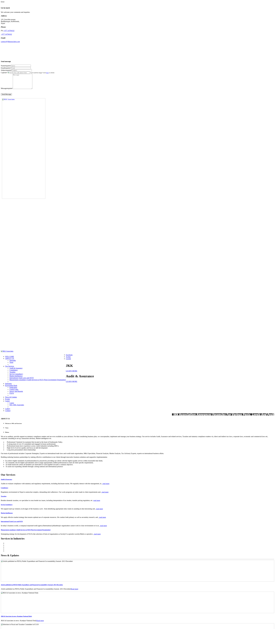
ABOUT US (9, 358)
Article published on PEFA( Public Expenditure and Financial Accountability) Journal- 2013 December (32, 585)
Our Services (9, 366)
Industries (8, 384)
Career (7, 401)
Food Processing (10, 551)
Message (6, 88)
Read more (74, 589)
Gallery (7, 409)
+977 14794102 (8, 31)
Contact (7, 411)
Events (7, 399)
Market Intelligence (16, 376)
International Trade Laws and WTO (21, 378)
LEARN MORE (71, 371)
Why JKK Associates (16, 405)
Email (5, 68)
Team (11, 362)
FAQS (11, 393)
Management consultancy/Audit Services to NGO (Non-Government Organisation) (37, 380)
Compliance (13, 370)
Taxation (12, 372)
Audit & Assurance (15, 368)
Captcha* (4, 72)
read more (105, 483)
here (47, 72)
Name (6, 66)
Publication (13, 387)
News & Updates (11, 397)
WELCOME (9, 356)
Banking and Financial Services (16, 545)
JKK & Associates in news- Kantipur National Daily (16, 616)
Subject (6, 70)
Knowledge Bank (11, 385)
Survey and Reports (16, 391)
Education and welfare (12, 547)
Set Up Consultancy (16, 374)
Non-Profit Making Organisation (16, 543)
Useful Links (13, 389)
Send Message (6, 94)
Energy (7, 549)
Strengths (12, 360)
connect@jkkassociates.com (10, 41)
